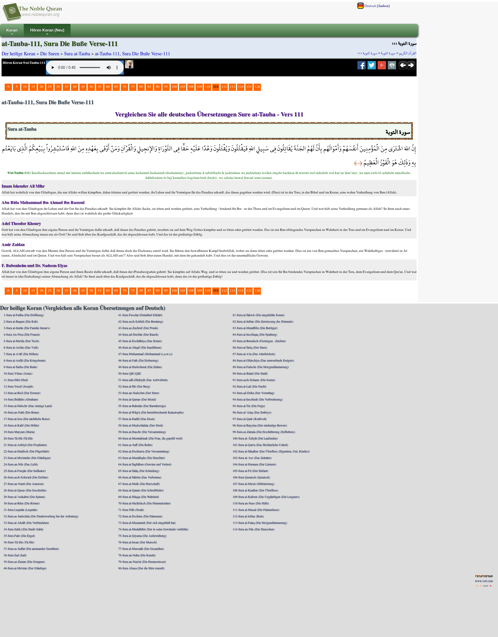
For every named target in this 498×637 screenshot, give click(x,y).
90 (158, 86)
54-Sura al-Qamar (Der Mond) (137, 399)
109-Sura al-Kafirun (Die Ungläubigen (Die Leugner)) (266, 496)
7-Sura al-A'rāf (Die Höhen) (21, 354)
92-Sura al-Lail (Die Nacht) (249, 386)
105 (182, 86)
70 (124, 86)
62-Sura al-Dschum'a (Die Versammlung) (143, 451)
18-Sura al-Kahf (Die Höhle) (21, 425)
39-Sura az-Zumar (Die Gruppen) (24, 561)
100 (174, 86)
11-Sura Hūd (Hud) (16, 380)
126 (257, 86)
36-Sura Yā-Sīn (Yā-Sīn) (19, 542)
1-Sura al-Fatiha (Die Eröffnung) (24, 315)
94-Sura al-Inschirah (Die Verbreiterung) (258, 399)
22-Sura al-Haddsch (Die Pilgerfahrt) (26, 451)
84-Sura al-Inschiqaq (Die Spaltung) (255, 334)
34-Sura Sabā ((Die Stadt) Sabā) (23, 529)
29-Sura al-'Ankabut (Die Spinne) (24, 496)
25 (50, 86)
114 (241, 86)
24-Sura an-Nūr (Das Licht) (21, 464)
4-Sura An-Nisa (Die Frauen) (22, 334)
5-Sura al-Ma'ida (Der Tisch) (21, 341)
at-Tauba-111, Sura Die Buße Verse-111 (132, 53)
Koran (11, 32)
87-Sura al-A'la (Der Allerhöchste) (254, 354)
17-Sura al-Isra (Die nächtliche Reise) (27, 419)
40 (75, 86)
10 (25, 86)
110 (207, 86)
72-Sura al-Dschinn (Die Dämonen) (140, 516)
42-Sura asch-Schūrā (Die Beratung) (140, 321)
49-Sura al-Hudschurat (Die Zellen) (140, 367)
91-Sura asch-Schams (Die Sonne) (254, 380)
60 (108, 86)
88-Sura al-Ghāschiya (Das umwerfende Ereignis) (263, 360)
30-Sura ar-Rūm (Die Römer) (22, 503)
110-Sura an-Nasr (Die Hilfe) (251, 503)
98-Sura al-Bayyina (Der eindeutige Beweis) (260, 425)
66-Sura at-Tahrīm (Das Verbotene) (139, 477)
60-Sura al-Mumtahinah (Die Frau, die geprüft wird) (150, 438)
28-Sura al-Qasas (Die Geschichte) (25, 490)
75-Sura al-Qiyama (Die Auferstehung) (142, 535)
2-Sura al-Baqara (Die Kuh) (21, 321)
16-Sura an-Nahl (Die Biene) (21, 412)
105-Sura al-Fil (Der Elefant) (250, 470)
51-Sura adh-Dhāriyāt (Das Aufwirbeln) (143, 380)
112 (224, 86)
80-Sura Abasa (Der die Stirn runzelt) (141, 568)
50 (91, 86)
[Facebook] (361, 66)
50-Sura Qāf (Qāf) (129, 373)
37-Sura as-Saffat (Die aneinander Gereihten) (31, 548)
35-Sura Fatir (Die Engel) (19, 535)
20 (41, 86)
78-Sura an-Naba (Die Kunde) (137, 555)
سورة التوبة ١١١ (367, 53)
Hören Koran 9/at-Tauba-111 (24, 62)
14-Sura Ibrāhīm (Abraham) (21, 399)
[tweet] (372, 66)
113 (232, 86)
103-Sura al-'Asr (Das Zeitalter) (252, 457)
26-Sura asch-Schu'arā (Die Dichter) (26, 477)
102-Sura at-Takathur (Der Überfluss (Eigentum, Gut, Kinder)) (271, 451)
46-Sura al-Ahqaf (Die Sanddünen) (140, 347)
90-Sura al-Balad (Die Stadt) (250, 373)
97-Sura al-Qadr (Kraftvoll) (250, 419)
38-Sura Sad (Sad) (15, 555)
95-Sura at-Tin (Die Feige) (249, 406)
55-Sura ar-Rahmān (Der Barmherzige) (142, 406)
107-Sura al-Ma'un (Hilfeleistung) (253, 483)
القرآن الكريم (408, 53)
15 (33, 86)
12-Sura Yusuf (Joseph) (18, 386)
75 (133, 86)
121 (249, 86)
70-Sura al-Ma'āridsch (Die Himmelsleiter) (144, 503)
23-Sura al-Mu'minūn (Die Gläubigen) (27, 457)
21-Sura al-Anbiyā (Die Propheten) (25, 444)
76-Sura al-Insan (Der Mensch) (137, 542)
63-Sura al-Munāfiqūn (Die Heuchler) (141, 457)
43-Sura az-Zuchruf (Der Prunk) (138, 328)
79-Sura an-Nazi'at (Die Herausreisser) (142, 561)
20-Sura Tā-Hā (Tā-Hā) (18, 438)
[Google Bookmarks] (382, 66)
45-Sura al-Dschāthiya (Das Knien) (140, 341)
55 (99, 86)
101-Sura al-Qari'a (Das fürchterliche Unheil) (260, 444)
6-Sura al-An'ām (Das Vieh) (21, 347)
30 (58, 86)
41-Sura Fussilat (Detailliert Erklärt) (140, 315)
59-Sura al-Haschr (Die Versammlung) (142, 432)
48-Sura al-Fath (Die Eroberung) (138, 360)
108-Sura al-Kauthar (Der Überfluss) (255, 490)
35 (66, 86)
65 (116, 86)
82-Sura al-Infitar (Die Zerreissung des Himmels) (263, 321)
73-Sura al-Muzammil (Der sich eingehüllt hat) (147, 522)
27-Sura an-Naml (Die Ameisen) (24, 483)
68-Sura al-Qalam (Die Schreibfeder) (141, 490)
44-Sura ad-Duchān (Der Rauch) (138, 334)
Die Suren (49, 53)
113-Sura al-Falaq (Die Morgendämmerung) (260, 522)
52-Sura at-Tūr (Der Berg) (134, 386)
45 (83, 86)
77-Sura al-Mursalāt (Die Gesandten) (141, 548)
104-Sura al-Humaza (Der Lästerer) (254, 464)
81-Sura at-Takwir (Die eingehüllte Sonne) (259, 315)
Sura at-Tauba (77, 53)
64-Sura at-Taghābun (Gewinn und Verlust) (144, 464)
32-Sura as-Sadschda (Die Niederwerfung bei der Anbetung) (41, 516)
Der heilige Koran (18, 53)
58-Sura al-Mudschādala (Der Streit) (140, 425)
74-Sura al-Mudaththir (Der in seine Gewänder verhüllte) (153, 529)
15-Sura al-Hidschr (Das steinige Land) (28, 406)
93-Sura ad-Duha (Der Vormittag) (253, 393)
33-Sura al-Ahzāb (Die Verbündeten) (26, 522)
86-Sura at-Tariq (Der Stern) (250, 347)
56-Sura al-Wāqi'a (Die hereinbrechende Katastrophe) (151, 412)
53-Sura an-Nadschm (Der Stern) (138, 393)
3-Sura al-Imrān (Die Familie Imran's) (27, 328)
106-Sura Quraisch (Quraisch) (251, 477)
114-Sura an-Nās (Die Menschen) (253, 529)
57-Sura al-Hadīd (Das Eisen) (136, 419)
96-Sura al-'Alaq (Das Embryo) (252, 412)
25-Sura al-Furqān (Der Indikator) (25, 470)
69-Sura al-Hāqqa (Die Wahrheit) (138, 496)
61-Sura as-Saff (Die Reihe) (135, 444)
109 (199, 86)
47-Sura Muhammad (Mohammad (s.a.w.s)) (145, 354)
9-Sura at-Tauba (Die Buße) (20, 367)
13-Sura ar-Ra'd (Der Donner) (22, 393)
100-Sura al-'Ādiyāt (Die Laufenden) (255, 438)
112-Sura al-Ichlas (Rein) (248, 516)
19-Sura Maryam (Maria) (19, 432)
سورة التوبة (388, 53)
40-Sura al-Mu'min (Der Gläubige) (25, 568)
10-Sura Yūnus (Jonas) (18, 373)
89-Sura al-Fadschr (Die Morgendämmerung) (261, 367)
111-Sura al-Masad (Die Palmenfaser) (256, 509)
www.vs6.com (484, 581)
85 (149, 86)
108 (191, 86)
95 (166, 86)
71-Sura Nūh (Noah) (131, 509)
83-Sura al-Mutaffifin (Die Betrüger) (255, 328)
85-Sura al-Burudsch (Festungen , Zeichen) (259, 341)
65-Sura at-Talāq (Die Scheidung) (138, 470)
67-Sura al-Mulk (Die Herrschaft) (139, 483)
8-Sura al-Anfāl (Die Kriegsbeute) (25, 360)
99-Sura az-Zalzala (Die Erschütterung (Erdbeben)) (264, 432)
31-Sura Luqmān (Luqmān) (20, 509)
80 (141, 86)
